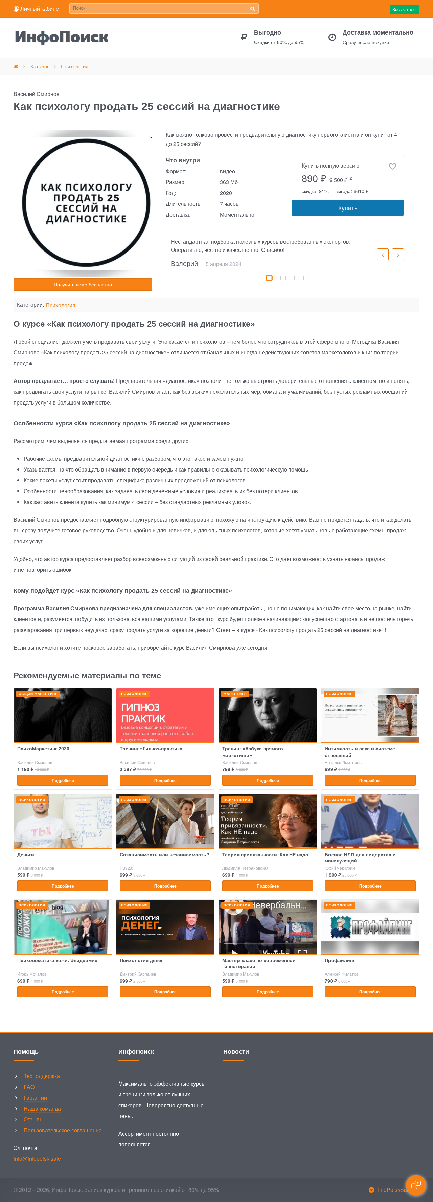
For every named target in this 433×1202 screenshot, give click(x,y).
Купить (347, 207)
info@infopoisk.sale (37, 1158)
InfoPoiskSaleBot (398, 1190)
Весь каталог (404, 9)
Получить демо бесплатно (83, 284)
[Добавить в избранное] (392, 166)
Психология (60, 305)
